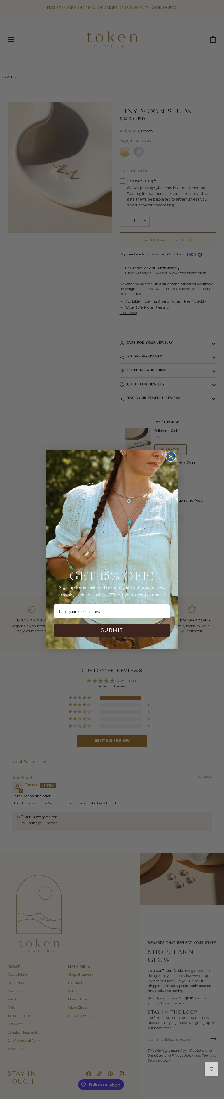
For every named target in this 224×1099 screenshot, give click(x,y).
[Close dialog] (171, 456)
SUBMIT (112, 630)
